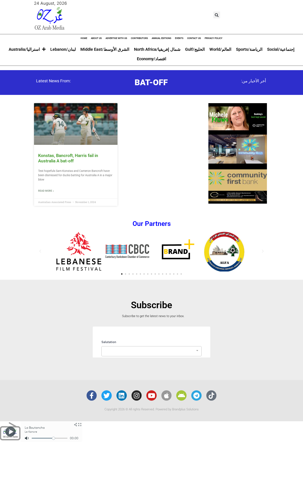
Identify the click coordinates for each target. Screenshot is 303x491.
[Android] (181, 395)
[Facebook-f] (92, 395)
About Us (96, 38)
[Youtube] (151, 395)
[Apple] (166, 395)
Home (84, 38)
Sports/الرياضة (249, 49)
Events (179, 38)
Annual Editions (161, 38)
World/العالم (220, 49)
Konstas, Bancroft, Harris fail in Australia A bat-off (68, 158)
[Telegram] (196, 395)
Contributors (139, 38)
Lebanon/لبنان (63, 49)
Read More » (46, 190)
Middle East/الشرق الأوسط (104, 49)
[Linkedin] (121, 395)
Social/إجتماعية (281, 49)
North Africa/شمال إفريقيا (157, 49)
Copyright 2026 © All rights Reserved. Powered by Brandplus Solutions (152, 409)
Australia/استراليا (24, 49)
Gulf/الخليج (195, 49)
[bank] (237, 202)
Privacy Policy (213, 38)
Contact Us (194, 38)
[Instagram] (137, 395)
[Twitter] (106, 395)
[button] (216, 15)
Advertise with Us (116, 38)
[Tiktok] (211, 395)
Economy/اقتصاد (151, 58)
